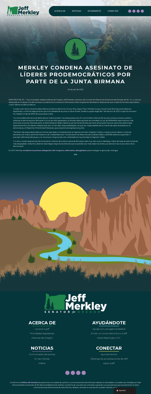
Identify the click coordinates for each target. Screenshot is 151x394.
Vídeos (42, 363)
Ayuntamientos (109, 354)
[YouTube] (138, 11)
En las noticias (42, 359)
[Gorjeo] (142, 11)
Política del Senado (29, 382)
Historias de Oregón (42, 338)
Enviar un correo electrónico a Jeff (109, 333)
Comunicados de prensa (42, 354)
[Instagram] (133, 11)
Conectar (113, 11)
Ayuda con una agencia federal (109, 329)
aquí (115, 387)
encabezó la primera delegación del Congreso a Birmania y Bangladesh (55, 150)
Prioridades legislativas (42, 333)
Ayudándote (94, 11)
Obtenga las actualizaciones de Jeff (109, 359)
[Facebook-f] (129, 11)
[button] (123, 11)
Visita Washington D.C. (109, 338)
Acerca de (59, 11)
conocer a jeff (42, 329)
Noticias (76, 11)
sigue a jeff (109, 363)
